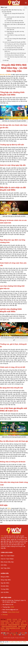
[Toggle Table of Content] (24, 7)
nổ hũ (3, 628)
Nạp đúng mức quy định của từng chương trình (15, 32)
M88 (22, 623)
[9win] (14, 2)
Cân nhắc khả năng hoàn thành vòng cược (16, 57)
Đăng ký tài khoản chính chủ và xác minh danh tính (16, 28)
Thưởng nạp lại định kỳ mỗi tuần (15, 20)
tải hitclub (24, 624)
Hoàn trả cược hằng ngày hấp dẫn (15, 22)
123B (14, 621)
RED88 (19, 621)
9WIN (12, 607)
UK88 (2, 623)
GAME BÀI (4, 624)
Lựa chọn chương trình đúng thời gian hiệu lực (16, 39)
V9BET (7, 623)
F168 (19, 619)
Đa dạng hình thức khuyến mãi (14, 47)
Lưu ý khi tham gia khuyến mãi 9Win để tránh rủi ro (14, 50)
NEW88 (9, 619)
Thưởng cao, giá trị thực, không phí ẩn (16, 44)
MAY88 (24, 621)
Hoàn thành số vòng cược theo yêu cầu (16, 35)
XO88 (12, 623)
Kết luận (6, 60)
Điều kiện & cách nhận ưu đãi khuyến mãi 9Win (14, 25)
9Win (2, 536)
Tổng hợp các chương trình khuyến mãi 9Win (14, 14)
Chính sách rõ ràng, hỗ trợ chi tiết (15, 45)
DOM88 (17, 623)
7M (10, 621)
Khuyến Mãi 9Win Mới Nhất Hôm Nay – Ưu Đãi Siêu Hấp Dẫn (13, 10)
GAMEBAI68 (4, 621)
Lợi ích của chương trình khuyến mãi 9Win (14, 42)
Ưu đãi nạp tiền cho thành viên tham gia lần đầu (16, 17)
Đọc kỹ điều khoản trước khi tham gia (16, 53)
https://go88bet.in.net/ (13, 628)
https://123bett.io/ (14, 624)
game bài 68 (22, 626)
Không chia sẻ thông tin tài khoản (15, 55)
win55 (23, 628)
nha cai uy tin (5, 630)
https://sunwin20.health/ (9, 626)
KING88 (15, 619)
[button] (26, 3)
